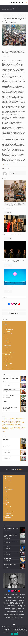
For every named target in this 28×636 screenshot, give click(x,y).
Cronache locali (9, 363)
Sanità (20, 425)
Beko (23, 418)
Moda (21, 422)
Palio (18, 424)
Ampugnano (8, 418)
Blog (5, 322)
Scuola (22, 425)
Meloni (15, 422)
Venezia (3, 431)
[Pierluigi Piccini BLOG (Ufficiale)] (14, 3)
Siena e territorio (7, 361)
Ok (12, 634)
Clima (3, 420)
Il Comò (5, 336)
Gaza (18, 420)
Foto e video (8, 342)
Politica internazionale (8, 356)
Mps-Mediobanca (5, 424)
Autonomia (16, 418)
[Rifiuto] (26, 630)
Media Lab (6, 338)
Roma (17, 425)
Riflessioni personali (10, 352)
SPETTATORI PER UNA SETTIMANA (15, 427)
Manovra (6, 422)
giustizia (3, 421)
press (13, 425)
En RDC (10, 420)
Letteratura (8, 331)
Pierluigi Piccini (13, 173)
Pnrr (11, 425)
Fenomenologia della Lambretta (8, 208)
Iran (7, 421)
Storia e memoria (9, 367)
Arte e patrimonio (9, 327)
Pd (20, 424)
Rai (15, 425)
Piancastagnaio (7, 354)
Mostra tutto (22, 15)
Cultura (5, 324)
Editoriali (8, 347)
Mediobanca (10, 422)
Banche (20, 418)
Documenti (8, 340)
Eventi (7, 365)
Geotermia (21, 420)
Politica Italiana (7, 358)
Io (5, 421)
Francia (15, 420)
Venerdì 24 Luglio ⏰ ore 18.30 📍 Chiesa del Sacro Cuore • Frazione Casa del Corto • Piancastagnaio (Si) (13, 261)
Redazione (14, 310)
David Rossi (6, 420)
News (15, 424)
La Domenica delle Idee (12, 421)
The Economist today (7, 428)
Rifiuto (16, 634)
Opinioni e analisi (7, 345)
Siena (3, 427)
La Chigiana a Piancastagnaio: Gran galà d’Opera (11, 234)
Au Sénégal (12, 418)
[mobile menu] (26, 3)
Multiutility (11, 424)
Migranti (18, 422)
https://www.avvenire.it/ (6, 164)
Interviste (8, 349)
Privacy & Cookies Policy (14, 313)
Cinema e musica (9, 329)
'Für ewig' (3, 418)
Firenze (13, 420)
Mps (23, 422)
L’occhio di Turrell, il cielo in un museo (9, 287)
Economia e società (8, 333)
